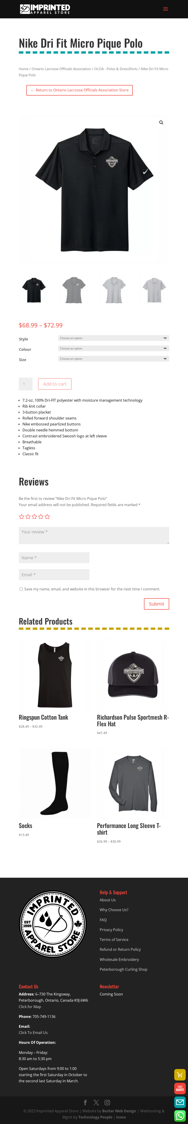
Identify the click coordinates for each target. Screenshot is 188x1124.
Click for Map (30, 1006)
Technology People (95, 1117)
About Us (108, 899)
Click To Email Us (33, 1032)
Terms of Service (114, 939)
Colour (25, 349)
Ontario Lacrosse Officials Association (61, 68)
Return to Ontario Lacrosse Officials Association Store (79, 90)
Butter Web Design (119, 1110)
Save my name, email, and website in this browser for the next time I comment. (92, 589)
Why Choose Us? (114, 909)
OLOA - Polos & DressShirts (116, 68)
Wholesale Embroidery (119, 959)
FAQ (103, 919)
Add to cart (54, 384)
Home (23, 68)
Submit (156, 604)
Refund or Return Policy (120, 949)
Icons (121, 1117)
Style (23, 339)
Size (22, 359)
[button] (161, 122)
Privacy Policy (111, 929)
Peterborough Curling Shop (123, 969)
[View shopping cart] (180, 1074)
